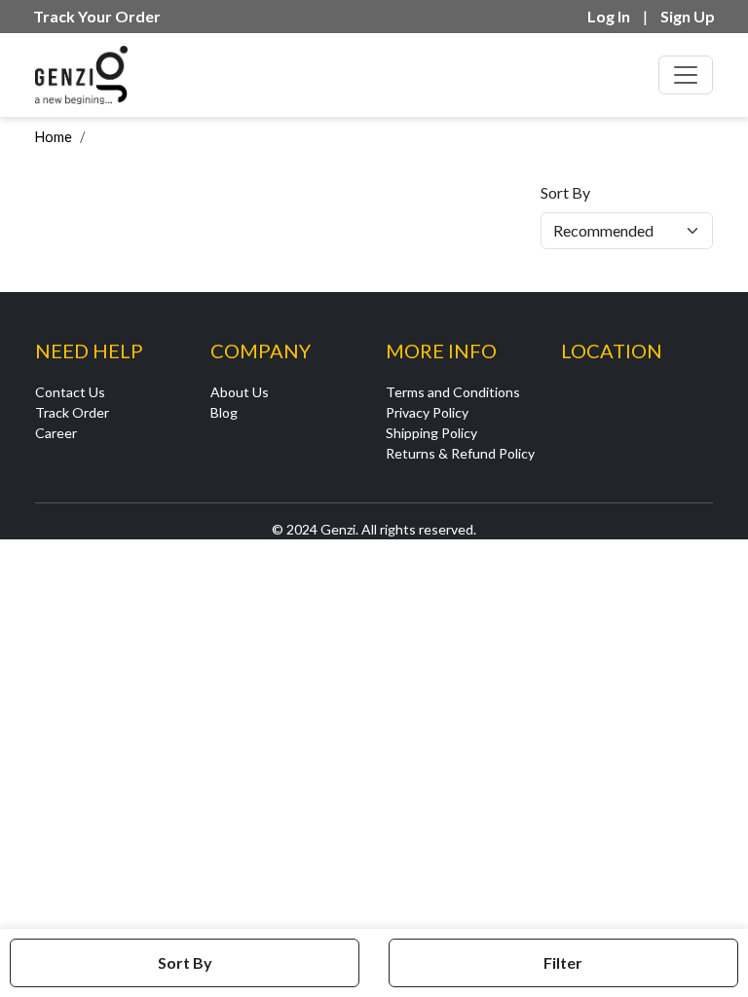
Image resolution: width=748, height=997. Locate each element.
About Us (239, 392)
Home (53, 137)
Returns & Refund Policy (460, 453)
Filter (562, 962)
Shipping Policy (431, 433)
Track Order (72, 412)
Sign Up (687, 16)
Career (56, 433)
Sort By (565, 192)
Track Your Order (97, 16)
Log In (608, 16)
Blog (224, 412)
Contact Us (70, 392)
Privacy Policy (427, 412)
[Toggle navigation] (685, 74)
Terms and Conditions (453, 392)
